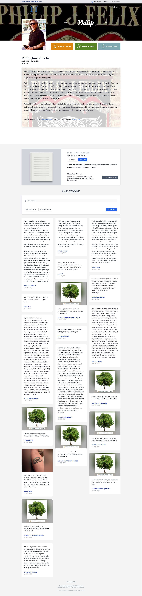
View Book (72, 159)
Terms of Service (76, 587)
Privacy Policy (65, 587)
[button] (37, 418)
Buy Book (83, 159)
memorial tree (47, 119)
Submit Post (112, 209)
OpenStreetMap (73, 590)
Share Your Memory (110, 177)
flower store (76, 119)
